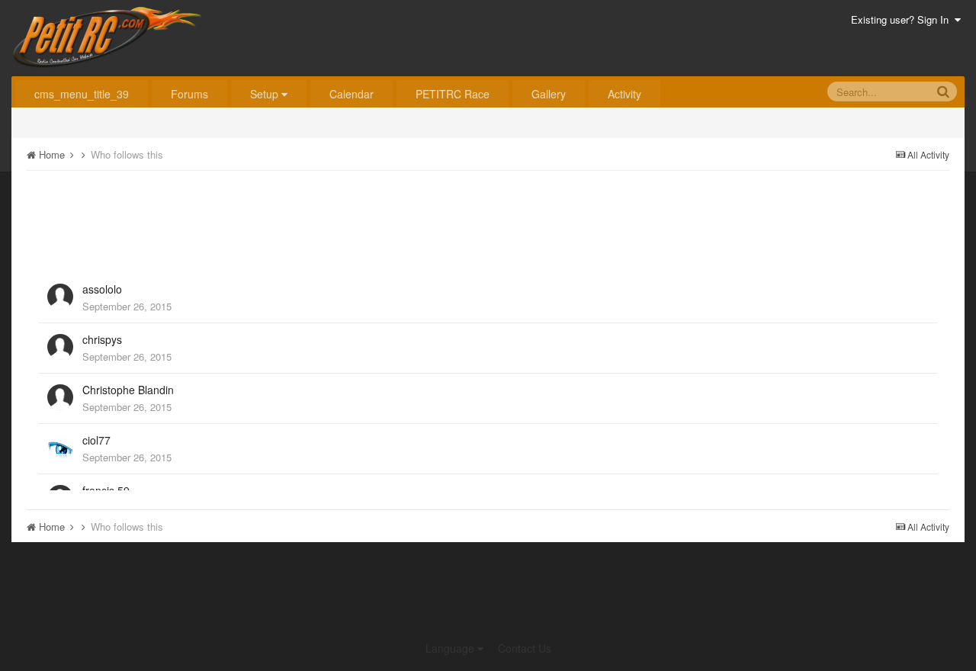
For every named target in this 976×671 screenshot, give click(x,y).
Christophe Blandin (128, 389)
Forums (189, 93)
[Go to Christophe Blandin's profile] (60, 397)
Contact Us (524, 648)
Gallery (548, 93)
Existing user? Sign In (903, 19)
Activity (624, 93)
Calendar (351, 93)
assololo (102, 289)
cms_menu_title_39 (81, 93)
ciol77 (96, 440)
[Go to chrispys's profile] (60, 347)
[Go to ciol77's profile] (60, 448)
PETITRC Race (453, 93)
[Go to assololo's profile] (60, 297)
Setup (265, 93)
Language (451, 648)
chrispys (102, 339)
